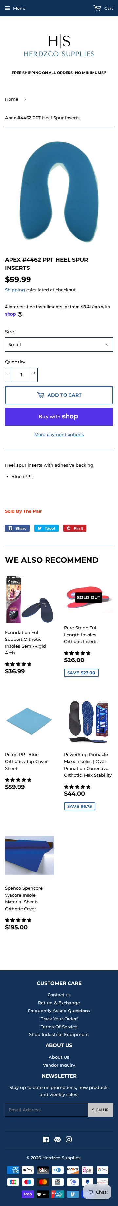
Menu (19, 8)
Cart (108, 8)
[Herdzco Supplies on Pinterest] (57, 1140)
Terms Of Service (59, 1026)
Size (9, 332)
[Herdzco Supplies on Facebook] (46, 1140)
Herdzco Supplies (61, 1157)
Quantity (15, 362)
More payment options (59, 434)
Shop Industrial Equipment (59, 1034)
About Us (59, 1057)
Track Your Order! (59, 1018)
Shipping (15, 289)
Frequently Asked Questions (59, 1010)
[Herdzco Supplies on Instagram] (69, 1140)
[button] (19, 664)
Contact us (59, 994)
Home (11, 99)
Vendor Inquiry (59, 1064)
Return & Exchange (59, 1002)
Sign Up (100, 1109)
